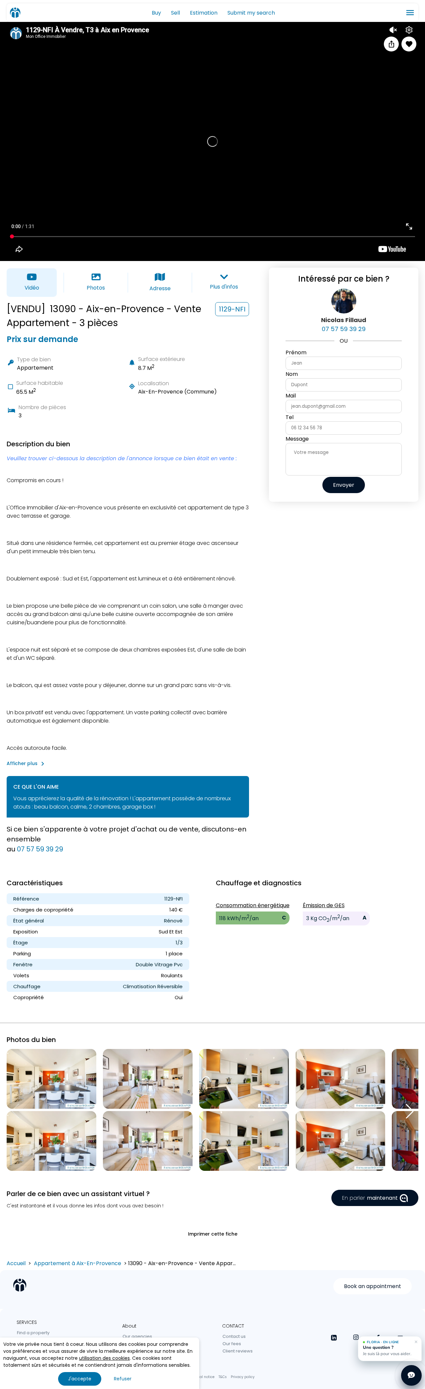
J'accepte (79, 1378)
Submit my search (251, 13)
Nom (292, 374)
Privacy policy (243, 1376)
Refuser (122, 1378)
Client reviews (237, 1351)
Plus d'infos (224, 287)
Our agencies (137, 1336)
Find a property (33, 1333)
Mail (291, 395)
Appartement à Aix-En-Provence (77, 1263)
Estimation (203, 13)
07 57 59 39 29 (40, 849)
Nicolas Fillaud (343, 320)
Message (297, 439)
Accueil (16, 1263)
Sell (175, 13)
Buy (156, 13)
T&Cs (222, 1376)
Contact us (234, 1336)
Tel (290, 417)
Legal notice (204, 1376)
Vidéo (32, 288)
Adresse (160, 288)
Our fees (231, 1344)
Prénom (296, 352)
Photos (96, 288)
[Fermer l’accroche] (416, 1342)
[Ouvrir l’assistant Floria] (411, 1375)
